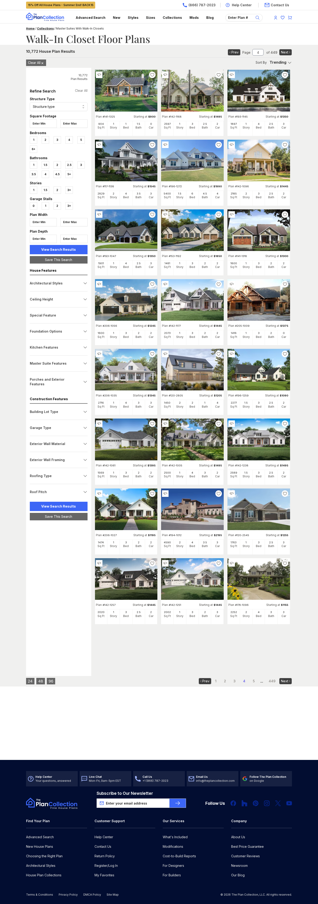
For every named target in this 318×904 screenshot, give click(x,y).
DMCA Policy (92, 894)
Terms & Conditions (39, 894)
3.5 (33, 174)
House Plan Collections (43, 875)
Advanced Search (90, 18)
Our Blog (238, 875)
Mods (194, 18)
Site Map (113, 894)
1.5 (45, 165)
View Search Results (58, 249)
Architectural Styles (40, 866)
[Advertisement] (58, 595)
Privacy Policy (68, 894)
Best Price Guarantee (247, 846)
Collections (172, 18)
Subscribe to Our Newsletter (125, 793)
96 (51, 681)
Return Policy (105, 856)
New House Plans (39, 846)
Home (30, 28)
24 (30, 681)
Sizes (150, 18)
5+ (69, 174)
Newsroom (239, 866)
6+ (33, 149)
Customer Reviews (245, 856)
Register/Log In (106, 866)
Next (284, 52)
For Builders (172, 875)
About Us (238, 837)
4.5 (57, 174)
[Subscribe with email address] (177, 803)
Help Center (104, 837)
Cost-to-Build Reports (179, 856)
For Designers (173, 866)
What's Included (175, 837)
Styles (133, 18)
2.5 (69, 165)
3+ (69, 190)
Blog (210, 18)
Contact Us (103, 846)
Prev (235, 52)
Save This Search (58, 260)
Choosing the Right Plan (44, 856)
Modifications (173, 846)
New (116, 18)
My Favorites (104, 875)
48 (40, 681)
